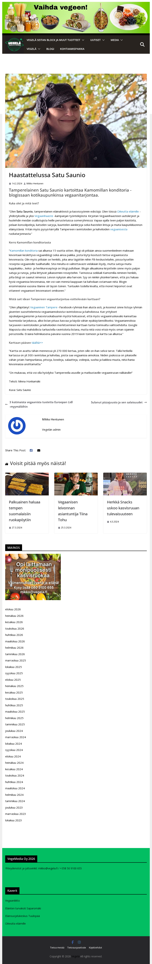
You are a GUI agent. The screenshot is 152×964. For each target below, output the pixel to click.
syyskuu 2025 (14, 673)
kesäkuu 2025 (14, 692)
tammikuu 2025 (15, 724)
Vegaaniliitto (12, 900)
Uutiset (95, 40)
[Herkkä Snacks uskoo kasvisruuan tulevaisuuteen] (125, 475)
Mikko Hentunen (35, 183)
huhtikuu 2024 (14, 782)
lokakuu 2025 (13, 667)
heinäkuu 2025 (14, 686)
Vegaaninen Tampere (44, 307)
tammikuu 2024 (15, 801)
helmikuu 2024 (14, 795)
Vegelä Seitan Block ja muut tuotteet (53, 40)
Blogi (50, 49)
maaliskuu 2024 (15, 788)
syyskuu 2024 (14, 750)
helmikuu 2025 (14, 718)
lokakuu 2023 (13, 820)
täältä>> (37, 342)
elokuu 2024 (13, 756)
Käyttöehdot (95, 947)
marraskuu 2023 (15, 814)
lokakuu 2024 (13, 743)
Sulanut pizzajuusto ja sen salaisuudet (117, 402)
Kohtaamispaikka (72, 49)
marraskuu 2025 (15, 660)
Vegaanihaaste (43, 216)
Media (115, 40)
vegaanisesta (118, 229)
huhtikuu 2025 (14, 705)
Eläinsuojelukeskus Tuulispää (22, 916)
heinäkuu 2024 (14, 762)
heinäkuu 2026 (14, 616)
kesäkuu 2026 (14, 622)
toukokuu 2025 (14, 699)
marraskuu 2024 (15, 737)
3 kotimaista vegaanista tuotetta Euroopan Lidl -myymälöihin (41, 404)
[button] (82, 40)
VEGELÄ (31, 49)
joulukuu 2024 (14, 731)
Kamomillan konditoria (24, 250)
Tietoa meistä (57, 947)
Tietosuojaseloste (76, 947)
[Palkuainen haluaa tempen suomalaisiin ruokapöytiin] (27, 475)
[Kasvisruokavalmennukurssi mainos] (33, 556)
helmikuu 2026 (14, 647)
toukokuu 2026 (14, 628)
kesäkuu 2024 (14, 769)
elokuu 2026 (13, 609)
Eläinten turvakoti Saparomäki (23, 908)
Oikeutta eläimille (128, 211)
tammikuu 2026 (15, 654)
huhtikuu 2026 (14, 635)
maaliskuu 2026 (15, 641)
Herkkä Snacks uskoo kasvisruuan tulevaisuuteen (123, 508)
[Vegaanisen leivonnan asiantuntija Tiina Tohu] (76, 475)
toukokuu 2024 (14, 775)
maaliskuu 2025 (15, 711)
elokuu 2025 (13, 679)
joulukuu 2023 (14, 807)
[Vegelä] (14, 44)
